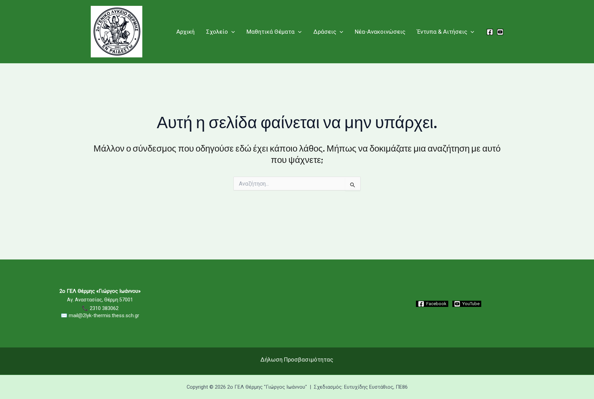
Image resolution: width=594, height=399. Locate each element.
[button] (231, 31)
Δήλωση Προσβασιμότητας (297, 359)
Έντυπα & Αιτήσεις (442, 31)
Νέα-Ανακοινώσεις (380, 31)
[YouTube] (500, 32)
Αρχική (185, 31)
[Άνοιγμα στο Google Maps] (297, 335)
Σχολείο (217, 31)
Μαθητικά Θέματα (270, 31)
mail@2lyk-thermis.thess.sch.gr (104, 315)
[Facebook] (490, 32)
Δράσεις (325, 31)
